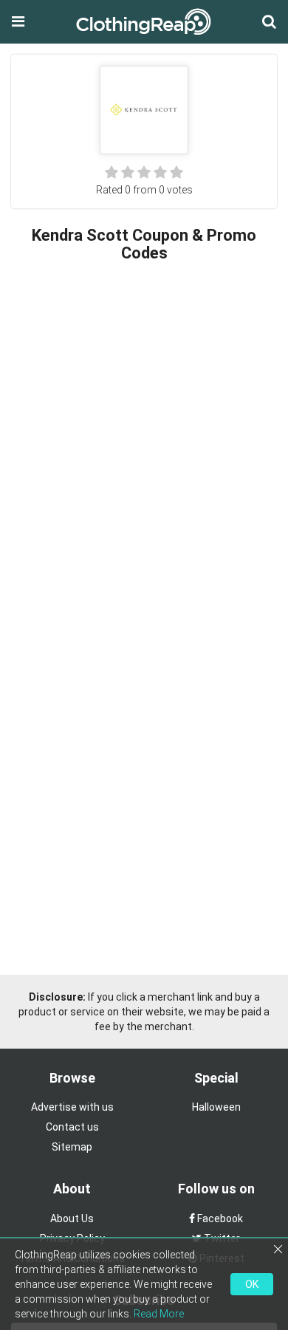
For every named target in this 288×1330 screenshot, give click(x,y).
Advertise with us (72, 1107)
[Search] (269, 22)
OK (251, 1284)
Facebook (219, 1218)
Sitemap (72, 1147)
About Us (72, 1218)
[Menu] (18, 22)
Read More (159, 1314)
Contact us (72, 1127)
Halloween (216, 1107)
